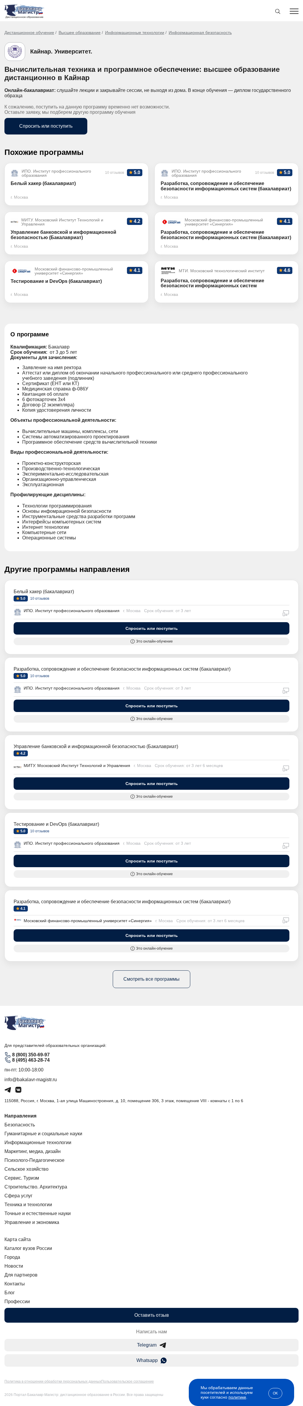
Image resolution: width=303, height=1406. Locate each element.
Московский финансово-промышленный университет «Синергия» (88, 920)
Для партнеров (21, 1274)
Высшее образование (80, 32)
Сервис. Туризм (21, 1177)
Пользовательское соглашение (127, 1381)
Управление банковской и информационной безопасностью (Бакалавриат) (96, 746)
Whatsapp (147, 1360)
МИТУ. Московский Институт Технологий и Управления (77, 765)
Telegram (147, 1344)
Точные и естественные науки (37, 1213)
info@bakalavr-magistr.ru (30, 1079)
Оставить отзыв (151, 1315)
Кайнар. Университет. (61, 51)
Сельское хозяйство (26, 1169)
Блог (9, 1292)
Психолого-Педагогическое (34, 1160)
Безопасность (19, 1124)
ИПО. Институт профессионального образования (72, 610)
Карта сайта (17, 1239)
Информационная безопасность (200, 32)
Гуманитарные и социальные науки (43, 1133)
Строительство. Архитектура (35, 1186)
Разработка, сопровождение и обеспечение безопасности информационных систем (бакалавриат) (122, 669)
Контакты (14, 1283)
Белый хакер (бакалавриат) (44, 591)
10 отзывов (39, 598)
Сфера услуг (18, 1195)
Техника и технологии (28, 1204)
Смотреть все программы (151, 979)
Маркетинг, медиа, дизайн (32, 1151)
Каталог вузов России (28, 1248)
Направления (20, 1115)
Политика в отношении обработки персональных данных (52, 1381)
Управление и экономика (31, 1222)
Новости (13, 1266)
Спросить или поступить (45, 126)
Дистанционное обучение (29, 32)
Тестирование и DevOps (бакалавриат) (56, 824)
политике (237, 1397)
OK (275, 1393)
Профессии (17, 1301)
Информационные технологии (134, 32)
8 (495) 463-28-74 (31, 1060)
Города (12, 1257)
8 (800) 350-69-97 (31, 1054)
